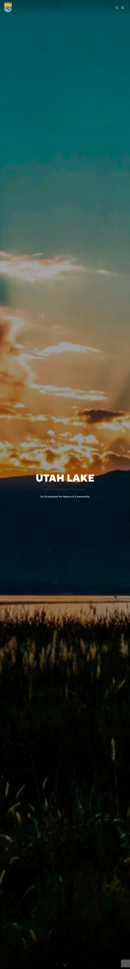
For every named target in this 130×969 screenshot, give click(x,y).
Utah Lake (65, 478)
